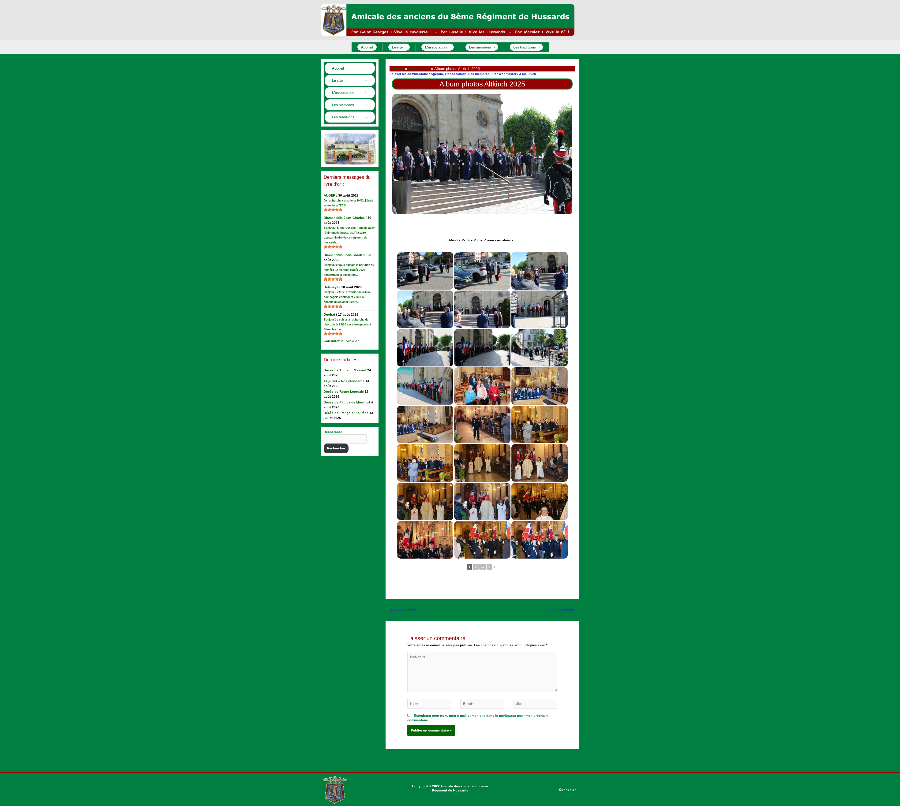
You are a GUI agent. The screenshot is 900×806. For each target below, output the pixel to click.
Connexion (568, 789)
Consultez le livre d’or (341, 341)
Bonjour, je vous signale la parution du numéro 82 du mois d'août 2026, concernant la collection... (349, 269)
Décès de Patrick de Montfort (347, 402)
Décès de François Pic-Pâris (346, 413)
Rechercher (333, 432)
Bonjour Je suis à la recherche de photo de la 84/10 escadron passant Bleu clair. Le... (347, 324)
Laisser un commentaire (409, 74)
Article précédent (401, 609)
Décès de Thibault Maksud (345, 370)
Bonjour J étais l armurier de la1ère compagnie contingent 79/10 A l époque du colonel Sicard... (347, 297)
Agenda (437, 74)
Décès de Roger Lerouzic (344, 391)
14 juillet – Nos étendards (344, 381)
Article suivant (564, 609)
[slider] (333, 210)
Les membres (479, 74)
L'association (455, 74)
